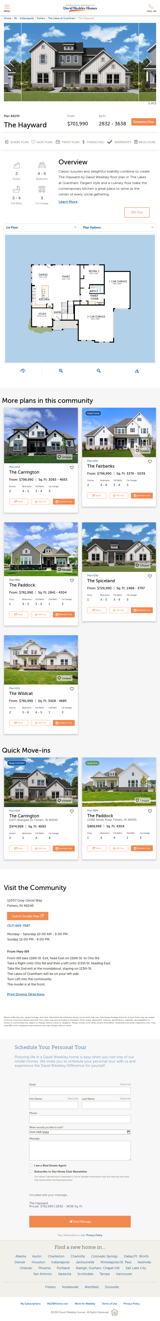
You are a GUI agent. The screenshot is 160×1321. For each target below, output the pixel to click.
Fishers (41, 18)
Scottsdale (85, 1274)
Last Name (106, 1099)
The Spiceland (101, 580)
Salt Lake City (136, 1268)
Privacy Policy (94, 1235)
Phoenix (44, 1268)
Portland (63, 1268)
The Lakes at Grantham (61, 18)
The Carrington (24, 472)
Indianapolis (27, 18)
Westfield (92, 1287)
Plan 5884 (14, 580)
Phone (33, 1113)
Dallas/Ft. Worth (136, 1256)
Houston (38, 1262)
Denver (20, 1262)
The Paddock (22, 585)
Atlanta (20, 1256)
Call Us (151, 11)
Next (149, 62)
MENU (7, 11)
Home (7, 18)
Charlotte (78, 1256)
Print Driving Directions (25, 994)
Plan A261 (14, 688)
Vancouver (124, 1274)
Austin (37, 1256)
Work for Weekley (85, 1303)
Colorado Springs (104, 1256)
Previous (11, 62)
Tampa (105, 1274)
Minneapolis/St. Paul (115, 1262)
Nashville (144, 1262)
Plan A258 (92, 575)
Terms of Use (109, 1303)
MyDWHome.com (57, 1303)
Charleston (56, 1256)
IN (15, 18)
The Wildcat (21, 693)
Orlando (26, 1268)
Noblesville (70, 1287)
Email (80, 1084)
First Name (53, 1099)
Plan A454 (14, 467)
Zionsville (112, 1287)
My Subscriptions (30, 1303)
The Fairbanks (101, 466)
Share (20, 501)
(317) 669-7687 (18, 926)
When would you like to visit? (46, 1127)
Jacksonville (85, 1262)
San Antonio (42, 1274)
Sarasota (64, 1274)
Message (34, 1138)
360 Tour (137, 212)
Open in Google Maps (25, 916)
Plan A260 (92, 461)
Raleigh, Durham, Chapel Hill (97, 1268)
